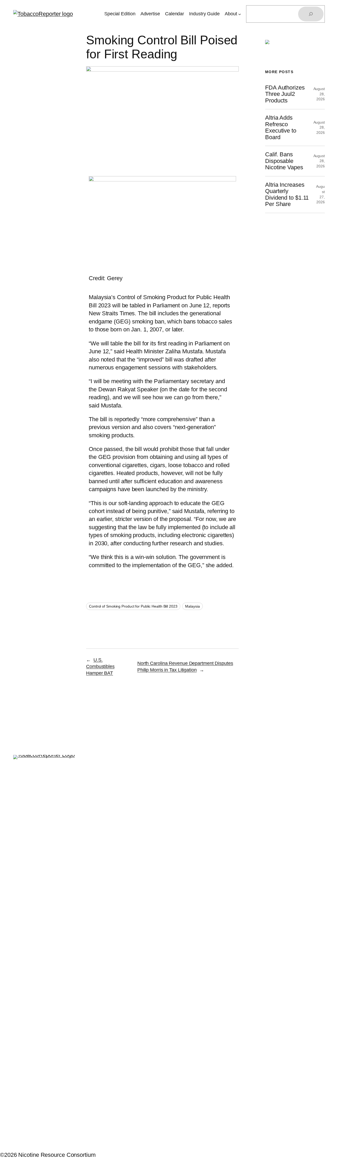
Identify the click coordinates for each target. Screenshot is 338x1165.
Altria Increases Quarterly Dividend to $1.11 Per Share (287, 194)
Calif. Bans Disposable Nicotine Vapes (284, 161)
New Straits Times (112, 313)
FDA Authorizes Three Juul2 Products (285, 94)
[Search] (310, 14)
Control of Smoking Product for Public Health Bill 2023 (133, 606)
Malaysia (192, 606)
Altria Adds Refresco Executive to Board (280, 127)
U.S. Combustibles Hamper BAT (100, 666)
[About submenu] (239, 14)
